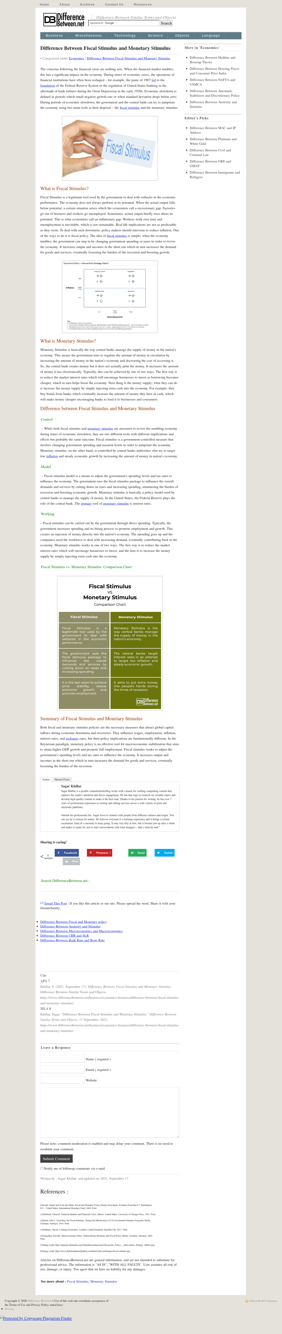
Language (211, 35)
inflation (52, 456)
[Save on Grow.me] (124, 853)
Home (44, 4)
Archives (87, 4)
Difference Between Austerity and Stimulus (70, 926)
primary (86, 503)
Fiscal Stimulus (77, 1281)
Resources (143, 4)
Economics (76, 58)
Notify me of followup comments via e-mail (74, 1168)
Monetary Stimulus (103, 1281)
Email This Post (56, 903)
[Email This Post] (41, 903)
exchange (72, 738)
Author (46, 779)
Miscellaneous (88, 35)
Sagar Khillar (71, 786)
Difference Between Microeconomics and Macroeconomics (81, 931)
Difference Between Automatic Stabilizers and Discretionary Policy (215, 93)
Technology (125, 35)
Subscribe (255, 1301)
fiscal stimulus (130, 107)
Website (91, 1080)
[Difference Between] (64, 26)
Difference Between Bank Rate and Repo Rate (72, 940)
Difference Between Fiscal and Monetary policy (73, 921)
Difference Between (40, 1301)
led (154, 79)
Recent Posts (62, 779)
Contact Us (114, 4)
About (64, 4)
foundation (47, 85)
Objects (182, 35)
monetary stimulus (100, 428)
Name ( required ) (98, 1059)
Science (155, 35)
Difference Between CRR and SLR (64, 935)
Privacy (9, 1309)
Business (54, 35)
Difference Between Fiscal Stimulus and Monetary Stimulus (128, 58)
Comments (270, 1301)
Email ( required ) (98, 1069)
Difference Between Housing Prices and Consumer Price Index (214, 70)
